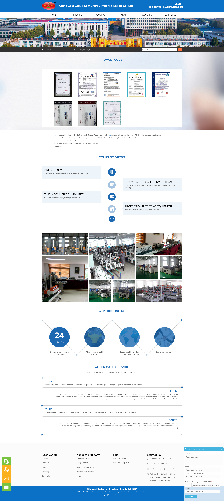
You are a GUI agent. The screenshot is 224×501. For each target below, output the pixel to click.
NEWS (123, 15)
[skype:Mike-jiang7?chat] (5, 463)
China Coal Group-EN (120, 458)
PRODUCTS (77, 15)
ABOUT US (100, 15)
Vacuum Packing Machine (86, 467)
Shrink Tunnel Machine (85, 472)
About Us (45, 463)
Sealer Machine (83, 458)
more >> (80, 476)
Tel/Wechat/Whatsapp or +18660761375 (198, 482)
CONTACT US (170, 15)
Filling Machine (82, 463)
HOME (53, 15)
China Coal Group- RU (120, 463)
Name (187, 467)
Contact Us (46, 476)
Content (188, 453)
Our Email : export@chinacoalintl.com (164, 469)
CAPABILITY (147, 15)
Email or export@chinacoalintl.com (196, 473)
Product (45, 458)
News (44, 467)
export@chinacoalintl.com (165, 7)
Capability (45, 472)
